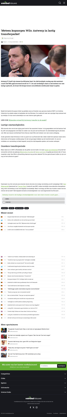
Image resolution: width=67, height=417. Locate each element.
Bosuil (26, 208)
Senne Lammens (40, 152)
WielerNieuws (62, 413)
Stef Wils (11, 208)
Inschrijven (61, 366)
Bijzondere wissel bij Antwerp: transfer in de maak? (28, 120)
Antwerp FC (4, 208)
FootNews (55, 413)
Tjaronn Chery (22, 186)
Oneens (8, 202)
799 (22, 42)
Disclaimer (49, 413)
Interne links (6, 392)
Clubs (3, 378)
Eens (7, 199)
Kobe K (5, 42)
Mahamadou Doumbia (26, 152)
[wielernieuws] (33, 397)
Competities (5, 374)
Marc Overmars (19, 208)
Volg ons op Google (8, 38)
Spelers (3, 383)
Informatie (5, 388)
